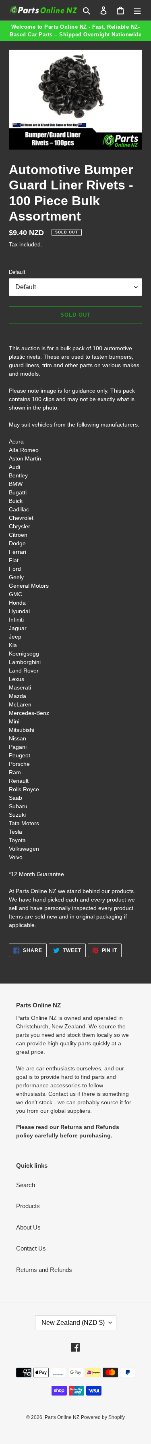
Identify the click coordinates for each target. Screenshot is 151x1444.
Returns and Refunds (44, 1269)
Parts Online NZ (62, 1417)
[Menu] (137, 10)
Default (17, 272)
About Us (28, 1227)
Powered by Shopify (103, 1417)
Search (25, 1184)
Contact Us (31, 1248)
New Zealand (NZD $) (73, 1322)
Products (28, 1205)
